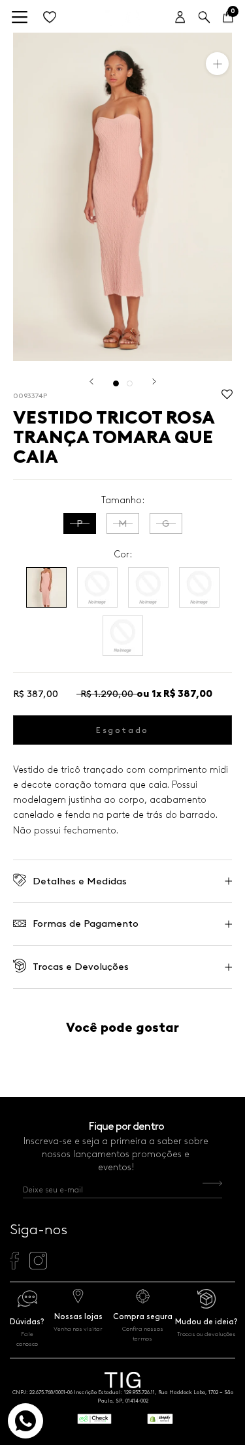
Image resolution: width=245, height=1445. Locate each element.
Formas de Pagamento (86, 923)
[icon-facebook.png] (14, 1266)
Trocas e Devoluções (81, 966)
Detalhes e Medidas (80, 881)
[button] (227, 397)
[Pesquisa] (204, 18)
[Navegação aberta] (19, 18)
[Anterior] (91, 381)
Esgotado (122, 730)
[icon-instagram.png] (38, 1266)
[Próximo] (154, 381)
